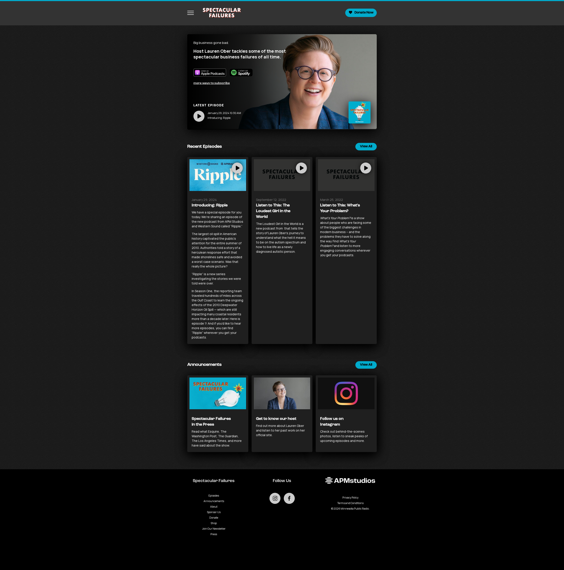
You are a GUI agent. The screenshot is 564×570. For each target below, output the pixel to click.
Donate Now (363, 12)
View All (366, 146)
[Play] (198, 116)
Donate (213, 518)
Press (213, 534)
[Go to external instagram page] (274, 498)
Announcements (214, 501)
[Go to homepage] (219, 13)
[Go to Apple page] (211, 75)
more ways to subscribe (211, 83)
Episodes (213, 495)
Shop (214, 523)
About (213, 506)
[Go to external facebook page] (289, 498)
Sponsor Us (214, 512)
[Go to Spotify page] (242, 75)
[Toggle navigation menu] (190, 12)
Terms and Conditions (350, 503)
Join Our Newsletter (214, 529)
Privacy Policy (350, 497)
